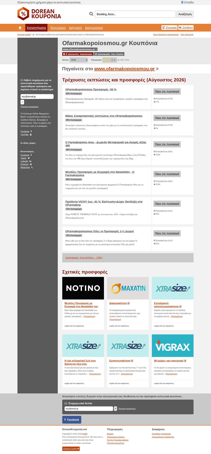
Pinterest (25, 164)
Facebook (25, 131)
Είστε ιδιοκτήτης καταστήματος (166, 35)
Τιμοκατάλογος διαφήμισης (163, 437)
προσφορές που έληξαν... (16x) (83, 257)
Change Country (70, 449)
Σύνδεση (187, 27)
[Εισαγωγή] (19, 27)
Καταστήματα (36, 27)
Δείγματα (75, 27)
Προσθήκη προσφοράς (161, 434)
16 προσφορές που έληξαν (109, 54)
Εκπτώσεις (58, 27)
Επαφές (110, 434)
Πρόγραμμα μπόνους (116, 437)
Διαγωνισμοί (94, 27)
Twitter (23, 158)
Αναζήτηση (185, 14)
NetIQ (84, 434)
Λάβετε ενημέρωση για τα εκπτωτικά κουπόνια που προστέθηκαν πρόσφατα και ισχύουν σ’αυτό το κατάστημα (37, 85)
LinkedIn (24, 161)
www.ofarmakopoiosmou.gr (79, 49)
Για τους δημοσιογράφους (118, 440)
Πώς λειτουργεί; (187, 35)
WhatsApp (25, 167)
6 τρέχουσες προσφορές (79, 54)
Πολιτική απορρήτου (29, 107)
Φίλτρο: (65, 60)
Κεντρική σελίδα (24, 35)
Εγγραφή (171, 27)
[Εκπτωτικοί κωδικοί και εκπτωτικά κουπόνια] (39, 20)
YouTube (24, 134)
